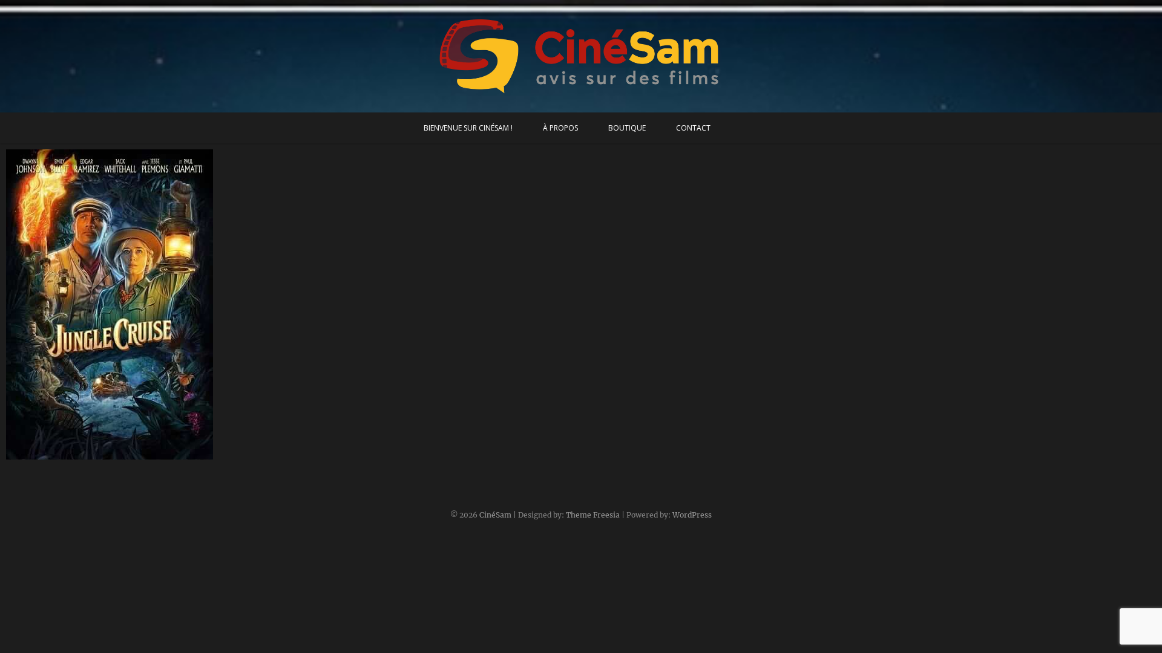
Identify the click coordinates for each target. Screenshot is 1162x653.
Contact (693, 128)
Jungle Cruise (47, 453)
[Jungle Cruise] (147, 304)
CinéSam (495, 514)
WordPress (692, 514)
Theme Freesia (593, 514)
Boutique (627, 128)
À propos (560, 128)
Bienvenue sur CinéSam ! (468, 128)
